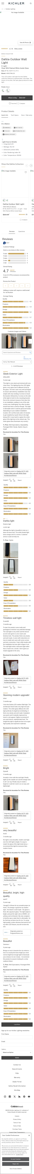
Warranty (17, 1077)
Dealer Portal (17, 1082)
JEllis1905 (6, 377)
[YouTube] (29, 1097)
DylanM (5, 771)
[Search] (30, 3)
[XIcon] (15, 1097)
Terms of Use (17, 1122)
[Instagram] (5, 1097)
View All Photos (26, 43)
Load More (17, 1024)
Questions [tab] (21, 231)
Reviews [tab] (12, 231)
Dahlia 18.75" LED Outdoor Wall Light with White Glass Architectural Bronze (16, 473)
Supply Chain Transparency (17, 1132)
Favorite (13, 103)
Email (3, 1041)
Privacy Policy (17, 1119)
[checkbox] (3, 90)
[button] (5, 285)
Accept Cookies (15, 1159)
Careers (17, 1116)
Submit (17, 1057)
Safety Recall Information (17, 1086)
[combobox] (30, 3)
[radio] (3, 90)
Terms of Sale (17, 1126)
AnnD (5, 833)
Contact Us (17, 1065)
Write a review (18, 48)
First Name (5, 1034)
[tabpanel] (17, 632)
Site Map (17, 1090)
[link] (13, 271)
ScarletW (6, 621)
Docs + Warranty (26, 115)
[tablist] (17, 231)
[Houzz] (19, 1097)
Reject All (16, 1164)
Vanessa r (6, 944)
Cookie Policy (19, 1154)
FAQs (17, 1073)
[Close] (29, 1135)
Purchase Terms (17, 1129)
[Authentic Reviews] (6, 243)
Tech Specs (14, 115)
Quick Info (4, 115)
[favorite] (26, 172)
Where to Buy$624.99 (17, 98)
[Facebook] (10, 1097)
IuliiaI (4, 698)
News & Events (17, 1069)
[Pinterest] (24, 1097)
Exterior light (7, 524)
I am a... (3, 1049)
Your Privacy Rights (16, 1168)
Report (20, 480)
